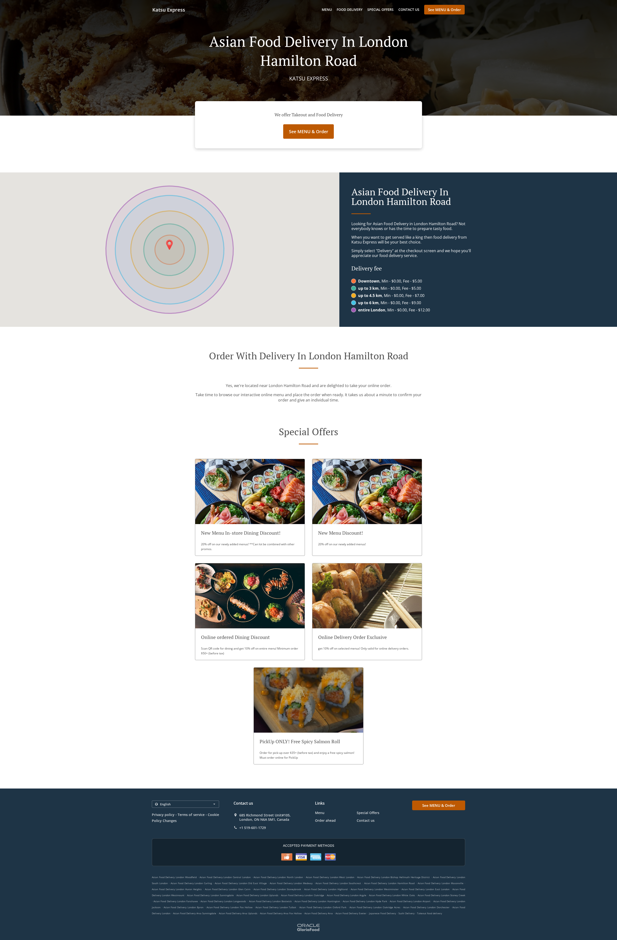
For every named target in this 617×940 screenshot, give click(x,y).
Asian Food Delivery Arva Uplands (238, 913)
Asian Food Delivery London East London (425, 889)
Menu (327, 9)
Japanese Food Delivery (383, 913)
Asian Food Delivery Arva (318, 913)
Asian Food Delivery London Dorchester (426, 907)
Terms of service (191, 814)
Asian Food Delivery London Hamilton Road (389, 883)
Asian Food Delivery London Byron (183, 907)
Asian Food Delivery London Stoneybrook (277, 889)
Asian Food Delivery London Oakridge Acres (374, 907)
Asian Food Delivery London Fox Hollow (230, 907)
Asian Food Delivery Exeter (350, 913)
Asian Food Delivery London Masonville (440, 883)
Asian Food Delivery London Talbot (275, 907)
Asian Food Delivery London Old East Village (241, 883)
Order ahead (325, 820)
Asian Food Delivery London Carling (191, 883)
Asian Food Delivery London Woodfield (174, 877)
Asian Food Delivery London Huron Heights (177, 889)
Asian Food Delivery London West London (330, 877)
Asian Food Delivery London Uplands (257, 895)
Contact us (408, 9)
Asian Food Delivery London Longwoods (223, 901)
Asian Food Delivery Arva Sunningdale (194, 913)
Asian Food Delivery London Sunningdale (210, 895)
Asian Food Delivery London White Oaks (392, 895)
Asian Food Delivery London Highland (326, 889)
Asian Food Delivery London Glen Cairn (227, 889)
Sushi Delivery (406, 913)
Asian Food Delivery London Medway (291, 883)
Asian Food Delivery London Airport (410, 901)
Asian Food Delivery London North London (278, 877)
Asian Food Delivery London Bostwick (270, 901)
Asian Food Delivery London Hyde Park (365, 901)
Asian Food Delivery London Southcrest (338, 883)
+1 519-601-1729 (252, 828)
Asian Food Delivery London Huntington (317, 901)
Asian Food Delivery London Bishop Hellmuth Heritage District (393, 877)
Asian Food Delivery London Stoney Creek (441, 895)
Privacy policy (163, 814)
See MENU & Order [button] (444, 9)
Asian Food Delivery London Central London (225, 877)
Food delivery (349, 9)
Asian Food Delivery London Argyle (346, 895)
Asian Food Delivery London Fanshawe (176, 901)
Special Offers (380, 9)
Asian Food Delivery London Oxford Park (322, 907)
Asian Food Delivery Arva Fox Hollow (281, 913)
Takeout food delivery (429, 913)
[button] (250, 507)
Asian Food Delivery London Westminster (375, 889)
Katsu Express (168, 10)
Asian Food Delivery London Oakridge (302, 895)
